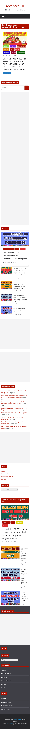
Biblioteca (12, 46)
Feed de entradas (6, 474)
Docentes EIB (15, 6)
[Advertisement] (15, 158)
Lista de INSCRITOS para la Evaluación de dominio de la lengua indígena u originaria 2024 (20, 272)
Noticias (17, 49)
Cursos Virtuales (21, 46)
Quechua (13, 52)
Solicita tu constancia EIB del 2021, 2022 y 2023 (19, 310)
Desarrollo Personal (9, 249)
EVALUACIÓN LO (6, 522)
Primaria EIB (6, 52)
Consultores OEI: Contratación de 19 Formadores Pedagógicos (15, 255)
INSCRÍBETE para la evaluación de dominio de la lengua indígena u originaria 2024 (20, 298)
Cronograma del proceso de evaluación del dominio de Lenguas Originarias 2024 (20, 285)
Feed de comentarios (7, 476)
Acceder (3, 471)
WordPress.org (5, 479)
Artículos (6, 46)
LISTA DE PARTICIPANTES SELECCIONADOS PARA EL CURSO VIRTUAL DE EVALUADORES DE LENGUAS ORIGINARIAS (14, 64)
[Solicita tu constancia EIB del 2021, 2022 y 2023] (6, 311)
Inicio (11, 49)
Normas (3, 684)
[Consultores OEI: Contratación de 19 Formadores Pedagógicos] (15, 239)
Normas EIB (19, 522)
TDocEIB (15, 55)
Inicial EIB (6, 49)
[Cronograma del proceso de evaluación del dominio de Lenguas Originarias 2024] (6, 287)
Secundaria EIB (21, 52)
